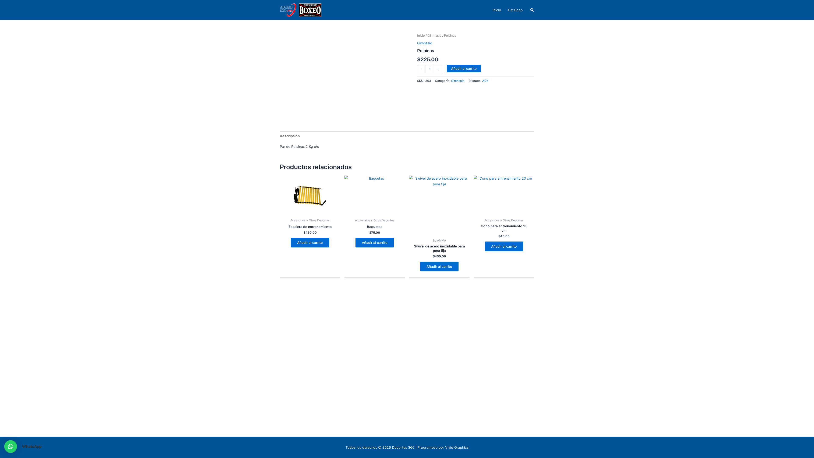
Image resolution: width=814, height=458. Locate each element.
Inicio (421, 36)
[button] (532, 10)
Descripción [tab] (290, 136)
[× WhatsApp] (10, 446)
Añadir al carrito (464, 68)
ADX (485, 80)
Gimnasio (434, 36)
